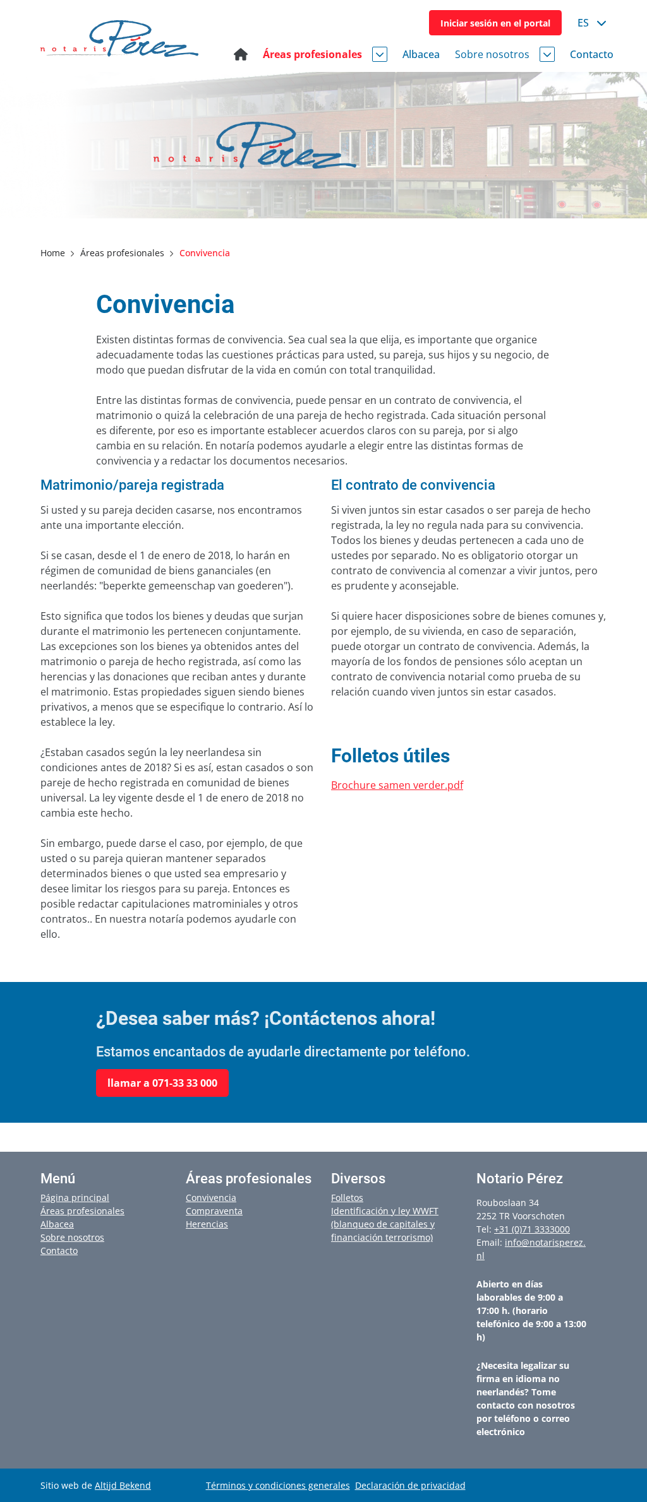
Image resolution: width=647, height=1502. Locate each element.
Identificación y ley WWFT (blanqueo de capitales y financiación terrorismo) (384, 1224)
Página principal (74, 1197)
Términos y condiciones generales (278, 1485)
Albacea (57, 1224)
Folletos (347, 1197)
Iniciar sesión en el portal (495, 23)
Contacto (59, 1251)
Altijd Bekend (123, 1485)
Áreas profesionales (82, 1211)
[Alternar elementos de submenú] (379, 54)
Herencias (207, 1224)
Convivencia (211, 1197)
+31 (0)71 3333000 (532, 1229)
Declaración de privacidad (410, 1485)
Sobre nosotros (72, 1237)
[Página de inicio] (241, 54)
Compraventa (214, 1211)
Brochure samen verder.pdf (397, 785)
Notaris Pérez (119, 38)
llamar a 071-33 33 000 (162, 1083)
